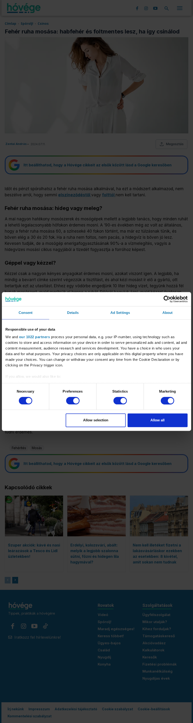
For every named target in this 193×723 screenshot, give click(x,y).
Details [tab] (73, 313)
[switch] (73, 400)
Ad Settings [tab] (120, 313)
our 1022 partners (34, 337)
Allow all (157, 420)
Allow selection (95, 420)
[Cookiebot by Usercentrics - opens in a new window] (167, 299)
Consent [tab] (26, 313)
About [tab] (167, 313)
